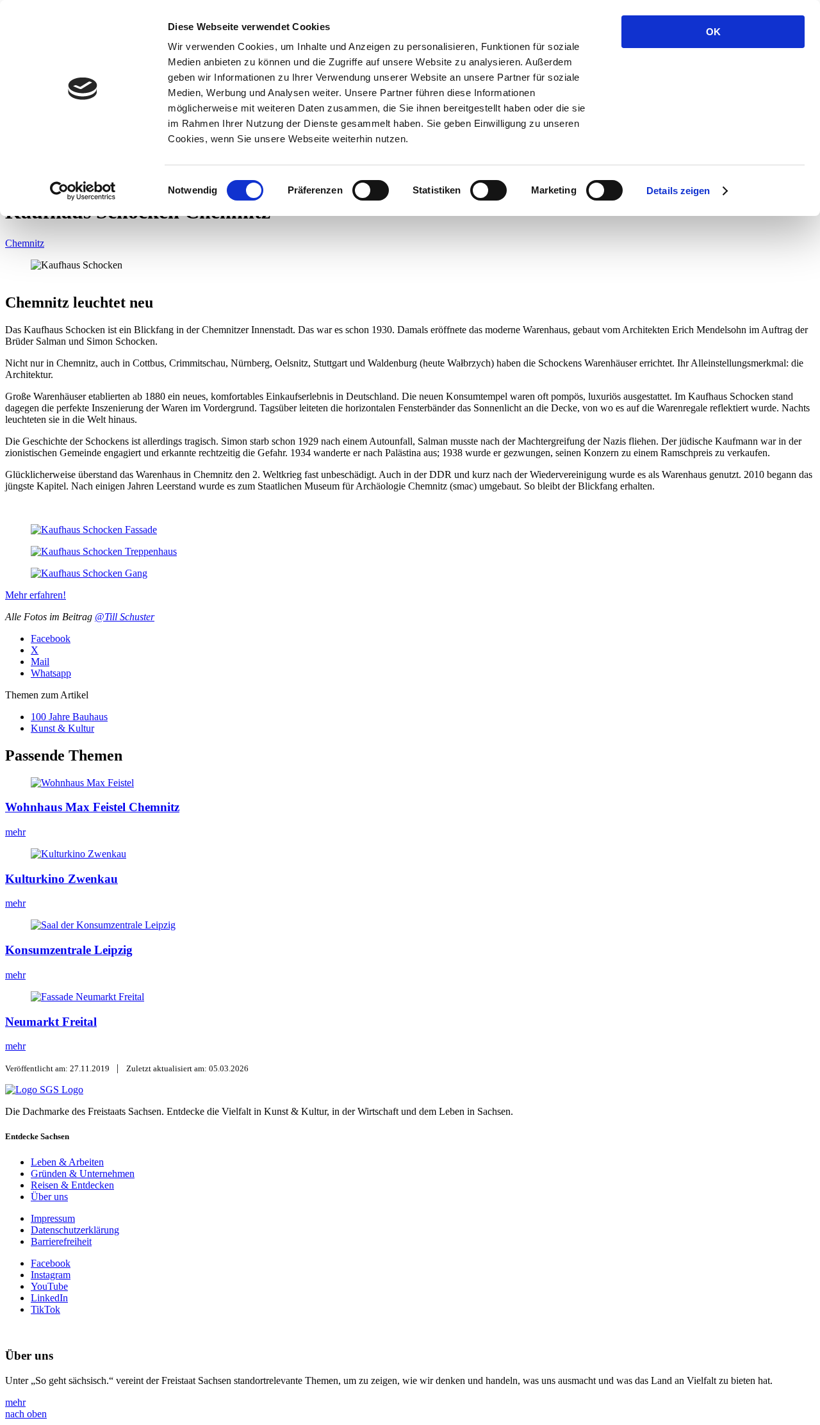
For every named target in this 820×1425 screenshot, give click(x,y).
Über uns (49, 1196)
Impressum (53, 1218)
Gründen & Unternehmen (83, 1173)
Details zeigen (678, 190)
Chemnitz (24, 243)
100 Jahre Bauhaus (69, 716)
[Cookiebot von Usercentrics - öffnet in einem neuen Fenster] (83, 191)
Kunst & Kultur (62, 728)
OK (713, 31)
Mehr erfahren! (35, 594)
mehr (15, 1402)
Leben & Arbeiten (67, 1162)
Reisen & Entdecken (72, 1185)
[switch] (370, 190)
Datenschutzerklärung (75, 1229)
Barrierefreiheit (61, 1241)
